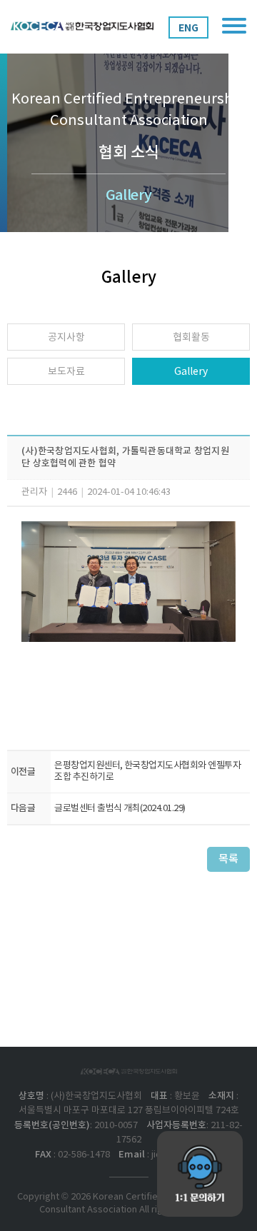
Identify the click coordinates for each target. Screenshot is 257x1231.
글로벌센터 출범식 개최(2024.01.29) (120, 808)
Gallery (191, 372)
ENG (188, 28)
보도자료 (66, 372)
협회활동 (191, 337)
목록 (228, 859)
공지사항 (66, 337)
